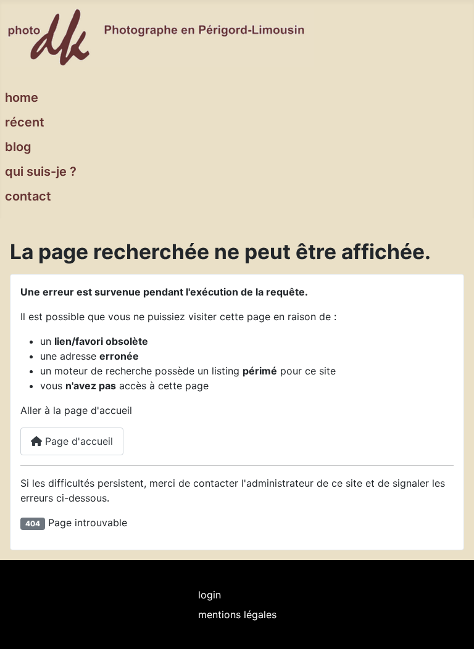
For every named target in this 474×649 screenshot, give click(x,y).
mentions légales (237, 614)
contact (28, 196)
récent (24, 122)
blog (18, 146)
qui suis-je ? (41, 171)
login (209, 595)
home (21, 97)
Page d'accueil (77, 441)
